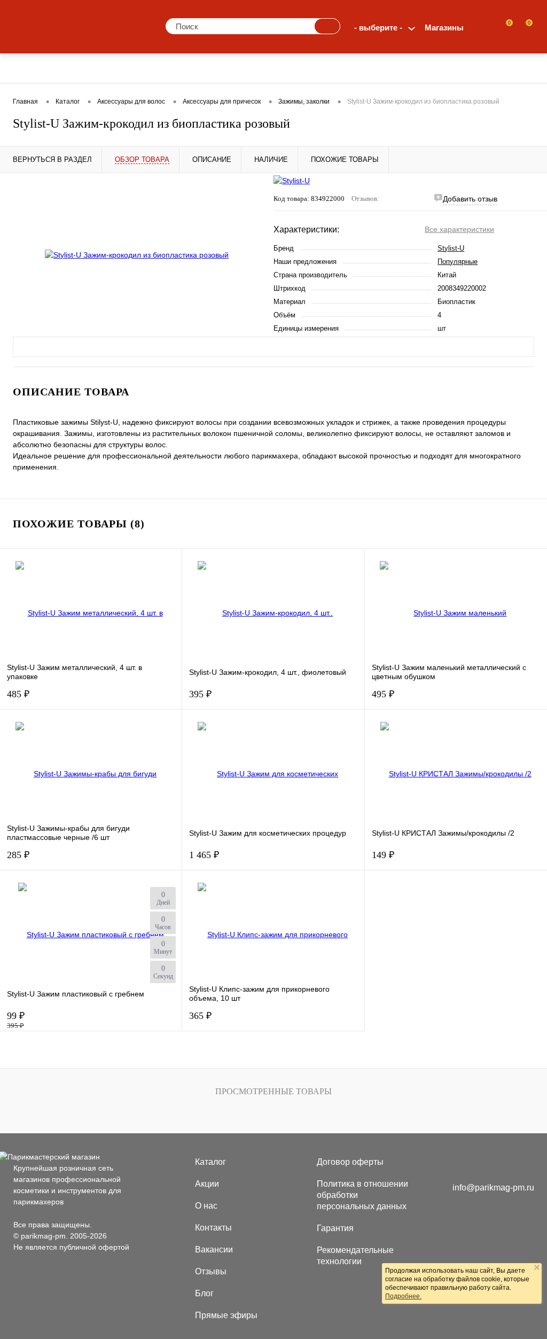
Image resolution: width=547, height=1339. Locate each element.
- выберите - (378, 27)
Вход (483, 27)
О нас (206, 1205)
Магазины (444, 27)
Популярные (457, 262)
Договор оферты (350, 1161)
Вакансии (214, 1249)
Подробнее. (403, 1296)
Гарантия (335, 1228)
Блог (204, 1293)
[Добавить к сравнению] (248, 217)
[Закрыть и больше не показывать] (536, 1268)
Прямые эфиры (226, 1315)
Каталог (210, 1161)
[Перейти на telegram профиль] (502, 1164)
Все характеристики (459, 229)
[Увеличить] (137, 255)
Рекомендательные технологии (355, 1255)
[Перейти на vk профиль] (460, 1164)
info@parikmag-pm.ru (493, 1187)
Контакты (213, 1227)
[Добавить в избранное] (248, 195)
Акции (207, 1183)
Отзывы (210, 1271)
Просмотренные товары (273, 1091)
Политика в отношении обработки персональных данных (362, 1195)
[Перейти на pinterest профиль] (482, 1164)
